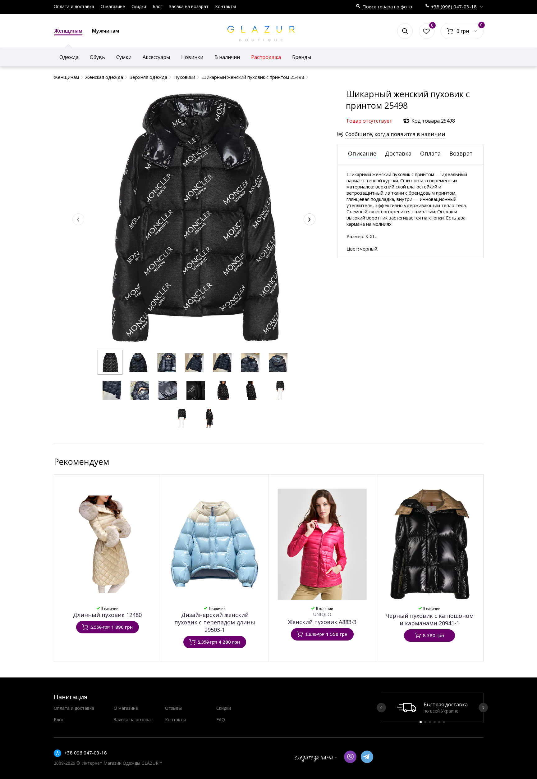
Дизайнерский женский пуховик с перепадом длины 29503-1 (214, 622)
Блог (158, 6)
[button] (110, 362)
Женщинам (68, 30)
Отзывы (173, 708)
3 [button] (430, 722)
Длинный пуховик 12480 (107, 614)
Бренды (301, 57)
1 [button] (421, 722)
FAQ (220, 719)
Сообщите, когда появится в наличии (395, 134)
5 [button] (439, 722)
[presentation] (78, 219)
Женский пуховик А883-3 (322, 622)
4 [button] (435, 722)
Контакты (225, 6)
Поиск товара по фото (387, 6)
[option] (432, 707)
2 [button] (425, 722)
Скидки (138, 6)
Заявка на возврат (189, 6)
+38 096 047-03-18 (85, 753)
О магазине (113, 6)
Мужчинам (105, 30)
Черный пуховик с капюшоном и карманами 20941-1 (430, 619)
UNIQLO (322, 614)
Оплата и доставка (74, 6)
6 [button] (444, 722)
